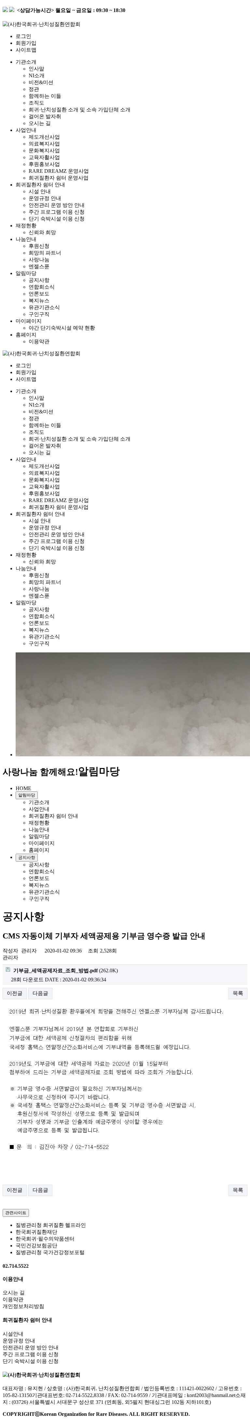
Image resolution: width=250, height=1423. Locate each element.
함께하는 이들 (45, 96)
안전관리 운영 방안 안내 (57, 205)
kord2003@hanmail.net (211, 1395)
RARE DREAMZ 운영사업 (59, 171)
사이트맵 (27, 50)
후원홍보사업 (44, 164)
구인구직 (39, 314)
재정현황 (26, 225)
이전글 (14, 993)
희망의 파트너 (45, 253)
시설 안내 (40, 191)
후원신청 (39, 246)
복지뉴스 (39, 300)
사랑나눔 (39, 259)
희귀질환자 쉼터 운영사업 (59, 178)
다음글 (40, 993)
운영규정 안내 (45, 198)
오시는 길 (40, 123)
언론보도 (39, 293)
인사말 (36, 68)
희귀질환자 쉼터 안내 (40, 184)
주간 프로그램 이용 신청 (57, 212)
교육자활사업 (44, 157)
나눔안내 (26, 239)
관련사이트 (15, 1212)
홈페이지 (26, 334)
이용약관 (39, 341)
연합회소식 (42, 287)
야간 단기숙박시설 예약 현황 (62, 328)
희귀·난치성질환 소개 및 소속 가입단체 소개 (80, 109)
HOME (23, 788)
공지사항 (39, 280)
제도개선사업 (44, 137)
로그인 (23, 36)
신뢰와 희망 (42, 232)
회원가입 (26, 43)
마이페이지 (29, 321)
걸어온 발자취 (45, 116)
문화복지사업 (44, 150)
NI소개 (37, 75)
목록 (238, 993)
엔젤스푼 (39, 266)
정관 (34, 89)
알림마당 (26, 273)
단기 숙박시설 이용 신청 (57, 218)
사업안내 (26, 130)
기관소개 (26, 62)
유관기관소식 (44, 307)
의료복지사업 (44, 143)
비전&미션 (41, 82)
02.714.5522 (16, 1266)
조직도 (36, 103)
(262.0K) (65, 970)
